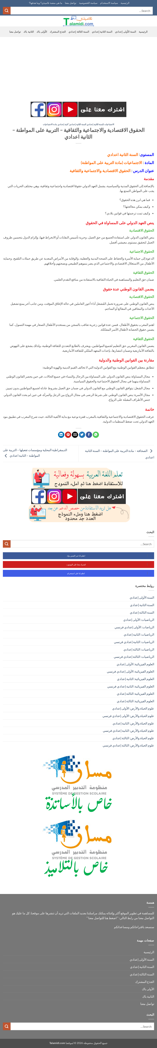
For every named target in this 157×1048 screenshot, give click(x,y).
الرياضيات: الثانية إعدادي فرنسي (134, 642)
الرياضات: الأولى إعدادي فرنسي (134, 627)
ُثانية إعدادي (63, 124)
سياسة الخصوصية (88, 2)
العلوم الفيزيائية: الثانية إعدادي (135, 679)
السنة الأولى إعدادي (125, 31)
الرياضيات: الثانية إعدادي (139, 634)
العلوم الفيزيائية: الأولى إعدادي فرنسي (130, 671)
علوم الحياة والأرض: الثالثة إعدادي (133, 738)
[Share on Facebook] (89, 435)
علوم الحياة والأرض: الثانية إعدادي (133, 723)
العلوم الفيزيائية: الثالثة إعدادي (135, 693)
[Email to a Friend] (75, 435)
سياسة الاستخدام (109, 2)
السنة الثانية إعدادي (102, 31)
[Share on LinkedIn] (61, 435)
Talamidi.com (57, 1043)
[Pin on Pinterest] (68, 435)
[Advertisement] (78, 66)
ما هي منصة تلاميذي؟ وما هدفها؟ (45, 2)
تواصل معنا (70, 2)
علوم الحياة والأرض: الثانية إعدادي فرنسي (128, 730)
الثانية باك (29, 31)
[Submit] (7, 10)
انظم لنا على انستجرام (76, 573)
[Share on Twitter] (82, 435)
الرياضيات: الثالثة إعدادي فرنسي (134, 656)
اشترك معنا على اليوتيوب (76, 564)
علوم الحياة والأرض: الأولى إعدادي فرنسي (128, 716)
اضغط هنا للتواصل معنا (102, 918)
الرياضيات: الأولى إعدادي (138, 619)
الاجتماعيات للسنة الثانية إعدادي (100, 124)
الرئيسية (125, 2)
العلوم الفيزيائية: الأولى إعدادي (135, 664)
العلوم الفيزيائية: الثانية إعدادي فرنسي (130, 686)
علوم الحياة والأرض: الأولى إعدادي (133, 708)
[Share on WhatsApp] (96, 435)
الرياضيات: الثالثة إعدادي (138, 649)
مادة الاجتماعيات (50, 124)
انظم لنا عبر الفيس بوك (76, 556)
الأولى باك (42, 31)
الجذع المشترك (58, 31)
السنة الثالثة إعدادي (79, 31)
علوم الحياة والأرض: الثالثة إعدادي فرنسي (128, 745)
